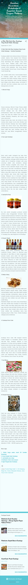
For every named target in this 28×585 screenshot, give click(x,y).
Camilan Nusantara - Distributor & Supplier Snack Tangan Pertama (14, 8)
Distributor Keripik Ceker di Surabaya (11, 541)
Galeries (17, 582)
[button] (26, 41)
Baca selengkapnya (21, 536)
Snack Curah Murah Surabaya (9, 559)
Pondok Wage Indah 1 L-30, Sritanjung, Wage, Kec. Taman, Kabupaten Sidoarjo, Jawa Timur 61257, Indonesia (13, 470)
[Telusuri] (26, 3)
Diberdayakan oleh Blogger (15, 579)
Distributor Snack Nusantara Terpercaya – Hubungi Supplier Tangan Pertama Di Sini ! (12, 521)
